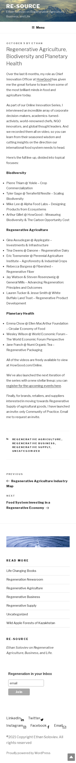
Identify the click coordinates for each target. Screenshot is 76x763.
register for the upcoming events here (33, 386)
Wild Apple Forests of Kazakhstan (30, 623)
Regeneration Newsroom (24, 579)
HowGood (44, 79)
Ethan (37, 43)
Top (71, 757)
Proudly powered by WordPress (28, 753)
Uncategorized (26, 450)
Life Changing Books (21, 571)
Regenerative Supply (31, 447)
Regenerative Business (33, 443)
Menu (40, 27)
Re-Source (23, 6)
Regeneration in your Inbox (30, 674)
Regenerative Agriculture (36, 439)
